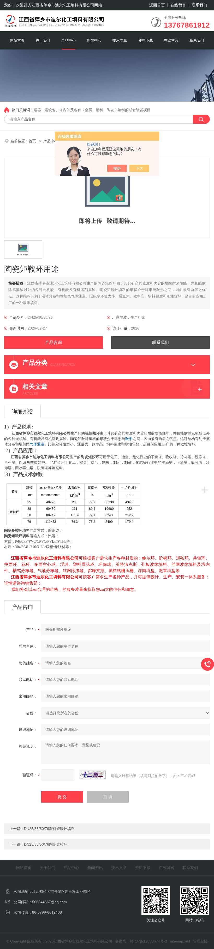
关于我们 (42, 40)
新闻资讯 (95, 867)
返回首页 (157, 5)
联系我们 (199, 5)
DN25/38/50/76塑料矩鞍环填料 (49, 829)
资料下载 (145, 40)
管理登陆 (200, 941)
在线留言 (178, 5)
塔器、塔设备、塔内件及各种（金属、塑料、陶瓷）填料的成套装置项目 (92, 110)
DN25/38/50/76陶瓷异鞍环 (45, 844)
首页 (33, 141)
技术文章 (119, 40)
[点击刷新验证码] (93, 775)
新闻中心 (94, 40)
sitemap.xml (180, 941)
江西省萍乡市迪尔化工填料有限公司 (63, 5)
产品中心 (68, 40)
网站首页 (17, 40)
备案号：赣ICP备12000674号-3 (141, 941)
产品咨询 (53, 342)
